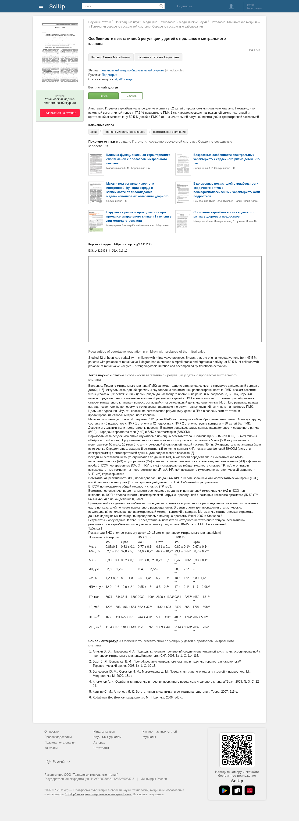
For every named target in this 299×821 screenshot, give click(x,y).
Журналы (149, 737)
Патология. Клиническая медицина (235, 22)
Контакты (50, 748)
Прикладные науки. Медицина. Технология (145, 22)
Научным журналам (107, 737)
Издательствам (104, 731)
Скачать (132, 95)
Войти (250, 4)
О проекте (51, 731)
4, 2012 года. (124, 79)
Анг (258, 50)
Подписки (184, 6)
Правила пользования (59, 742)
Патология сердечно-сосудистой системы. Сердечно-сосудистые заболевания (147, 26)
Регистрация (254, 8)
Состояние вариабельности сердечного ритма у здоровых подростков (223, 214)
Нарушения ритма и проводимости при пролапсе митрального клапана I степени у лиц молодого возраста (138, 216)
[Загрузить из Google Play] (224, 790)
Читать (104, 95)
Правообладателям (58, 737)
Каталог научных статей (159, 731)
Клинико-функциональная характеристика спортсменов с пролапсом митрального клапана (138, 159)
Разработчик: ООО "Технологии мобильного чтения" (81, 774)
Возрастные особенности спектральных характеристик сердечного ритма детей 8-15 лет (226, 159)
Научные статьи (99, 22)
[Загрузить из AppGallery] (249, 790)
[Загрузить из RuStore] (237, 790)
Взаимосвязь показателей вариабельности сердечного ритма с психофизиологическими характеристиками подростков (226, 190)
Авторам (99, 742)
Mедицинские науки (193, 22)
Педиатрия (109, 75)
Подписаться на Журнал (59, 113)
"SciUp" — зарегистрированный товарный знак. (98, 794)
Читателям (101, 748)
